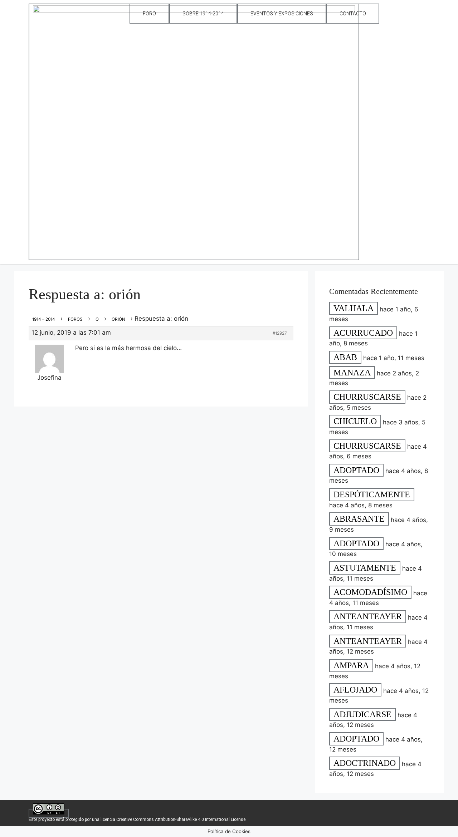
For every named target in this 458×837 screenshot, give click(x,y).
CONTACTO (353, 13)
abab (345, 357)
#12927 (280, 333)
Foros (75, 319)
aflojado (355, 690)
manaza (352, 372)
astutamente (364, 567)
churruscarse (367, 397)
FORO (149, 13)
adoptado (356, 470)
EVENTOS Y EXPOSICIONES (281, 13)
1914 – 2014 (43, 319)
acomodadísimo (370, 592)
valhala (353, 308)
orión (118, 319)
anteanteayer (367, 616)
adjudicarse (362, 714)
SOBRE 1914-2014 (203, 13)
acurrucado (363, 333)
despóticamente (371, 494)
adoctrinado (364, 763)
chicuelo (355, 421)
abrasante (359, 519)
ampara (351, 665)
